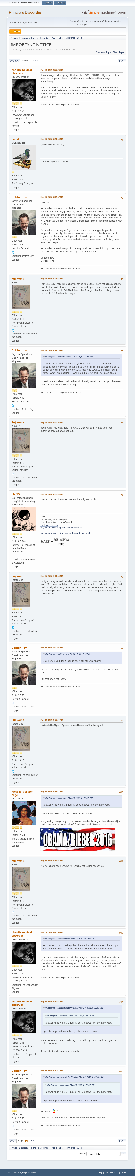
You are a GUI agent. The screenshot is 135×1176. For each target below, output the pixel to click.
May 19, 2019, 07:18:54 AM (51, 278)
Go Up (13, 1141)
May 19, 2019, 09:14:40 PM (51, 494)
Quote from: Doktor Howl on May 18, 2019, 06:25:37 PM (70, 938)
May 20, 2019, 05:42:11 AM (51, 1070)
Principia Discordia (25, 12)
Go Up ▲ (124, 1172)
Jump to (82, 1153)
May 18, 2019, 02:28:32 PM (51, 70)
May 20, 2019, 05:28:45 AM (51, 932)
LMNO (16, 494)
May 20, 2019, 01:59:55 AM (51, 720)
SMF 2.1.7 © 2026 (14, 1173)
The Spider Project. (49, 525)
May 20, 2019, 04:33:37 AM (51, 791)
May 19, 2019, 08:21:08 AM (51, 422)
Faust (15, 139)
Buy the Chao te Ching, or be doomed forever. (61, 527)
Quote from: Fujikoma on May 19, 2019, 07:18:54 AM (69, 356)
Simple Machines (29, 1173)
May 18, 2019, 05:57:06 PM (51, 139)
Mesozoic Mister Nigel (22, 793)
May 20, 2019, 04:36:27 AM (51, 860)
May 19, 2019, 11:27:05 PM (51, 576)
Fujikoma (18, 278)
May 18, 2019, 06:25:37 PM (51, 197)
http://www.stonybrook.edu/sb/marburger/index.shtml (65, 533)
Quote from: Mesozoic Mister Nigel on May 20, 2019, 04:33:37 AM (74, 1007)
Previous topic (103, 52)
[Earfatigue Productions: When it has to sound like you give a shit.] (13, 555)
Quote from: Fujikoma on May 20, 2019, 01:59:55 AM (69, 798)
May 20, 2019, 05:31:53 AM (51, 1001)
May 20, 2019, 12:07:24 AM (51, 647)
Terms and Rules (111, 1172)
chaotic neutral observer (22, 71)
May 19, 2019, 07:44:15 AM (51, 350)
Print (122, 61)
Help (100, 1172)
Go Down (14, 61)
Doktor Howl (20, 197)
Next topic (118, 52)
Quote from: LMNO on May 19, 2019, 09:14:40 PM (67, 654)
